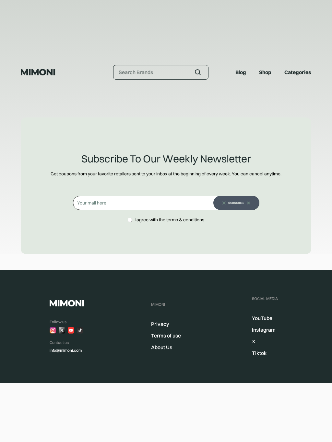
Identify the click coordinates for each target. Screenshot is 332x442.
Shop (265, 72)
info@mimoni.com (66, 350)
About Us (161, 347)
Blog (240, 72)
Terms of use (166, 335)
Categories (297, 72)
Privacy (160, 324)
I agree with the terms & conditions (169, 220)
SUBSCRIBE (236, 202)
